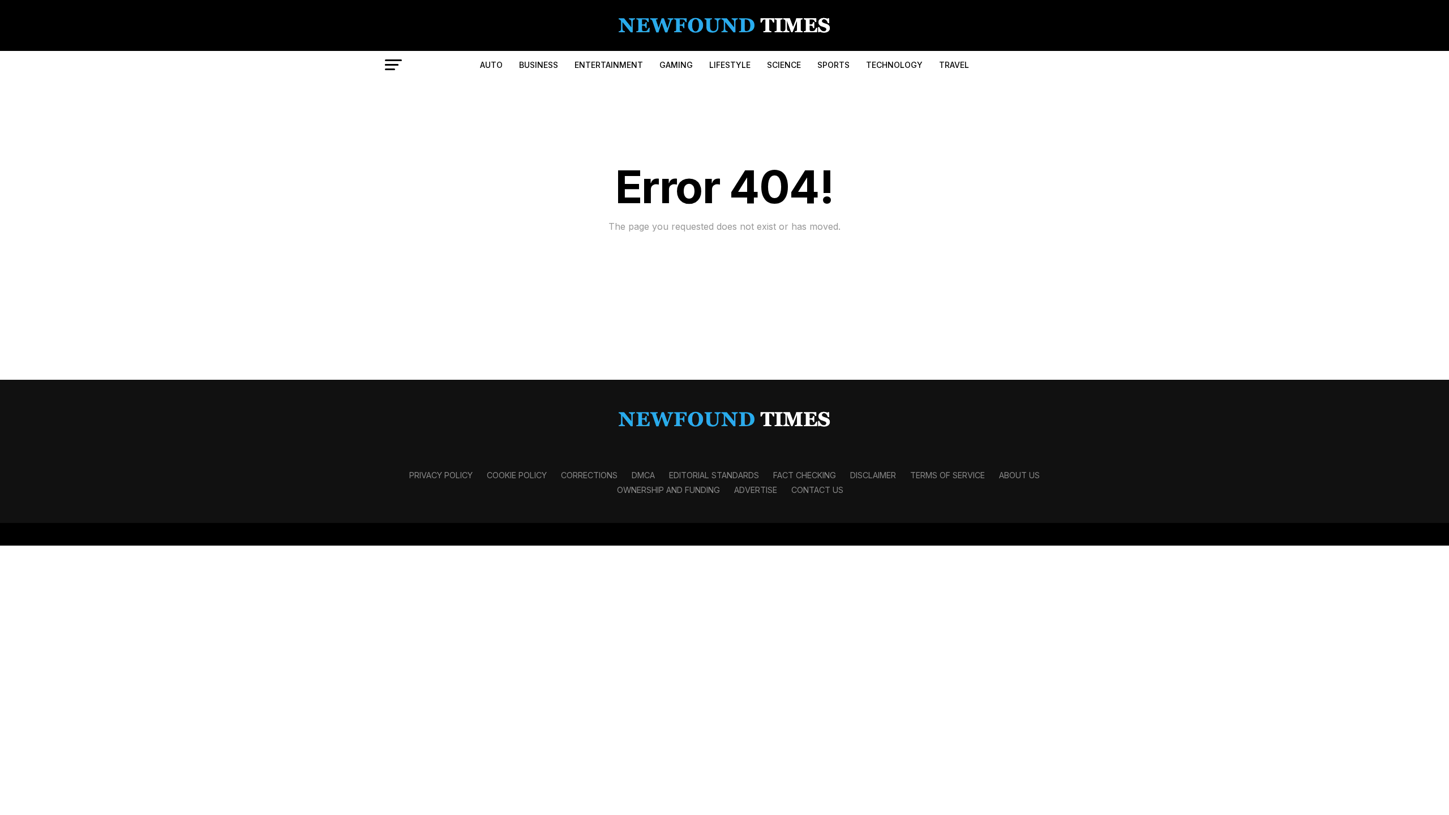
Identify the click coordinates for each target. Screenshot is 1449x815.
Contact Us (817, 490)
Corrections (589, 475)
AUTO (491, 65)
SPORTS (833, 65)
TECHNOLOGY (894, 65)
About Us (1019, 475)
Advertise (755, 490)
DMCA (643, 475)
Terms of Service (947, 475)
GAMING (676, 65)
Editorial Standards (714, 475)
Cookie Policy (517, 475)
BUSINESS (538, 65)
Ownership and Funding (668, 490)
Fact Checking (804, 475)
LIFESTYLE (730, 65)
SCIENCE (784, 65)
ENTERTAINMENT (609, 65)
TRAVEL (954, 65)
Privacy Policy (441, 475)
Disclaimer (873, 475)
